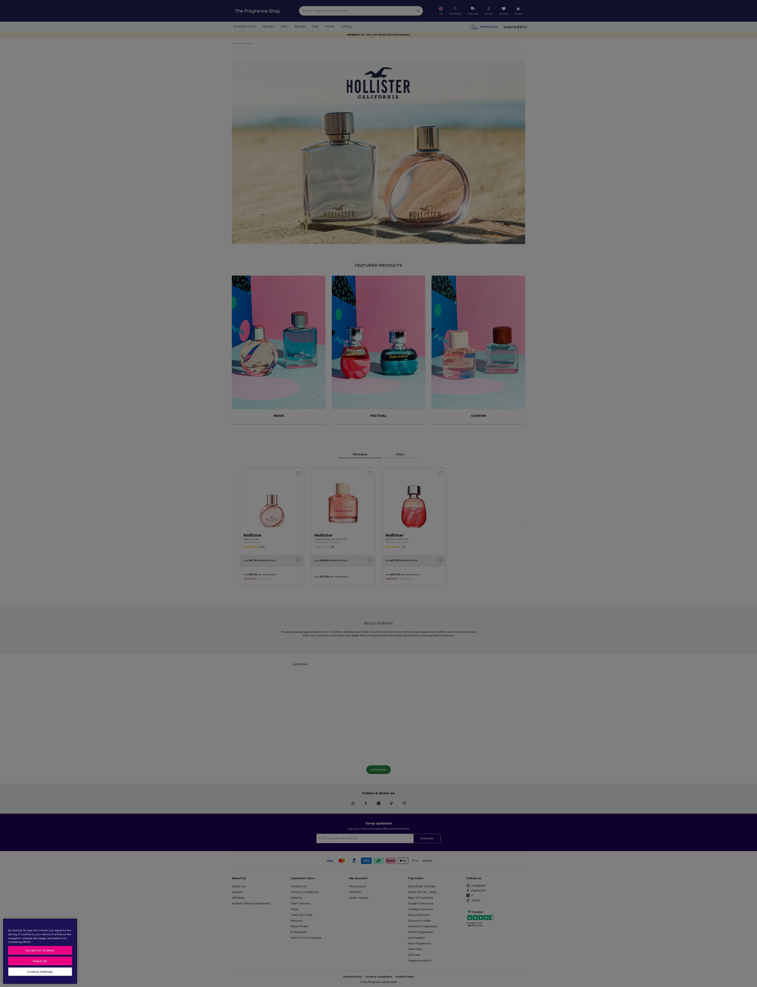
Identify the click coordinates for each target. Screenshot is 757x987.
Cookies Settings (40, 971)
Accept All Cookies (40, 950)
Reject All (40, 961)
